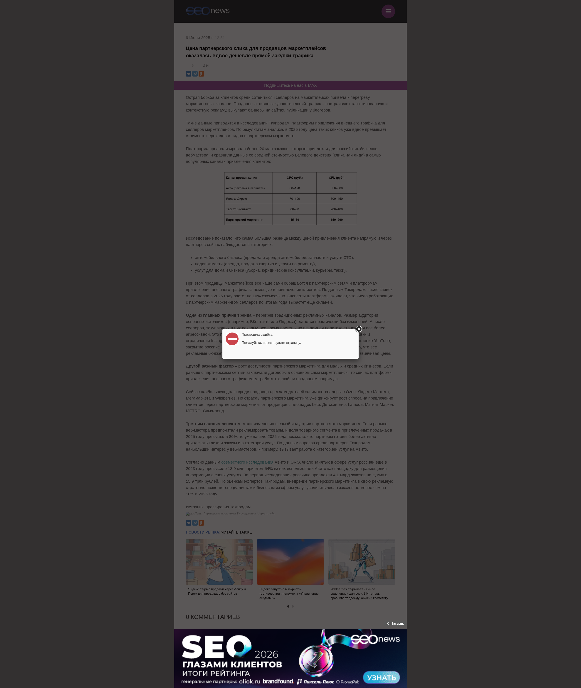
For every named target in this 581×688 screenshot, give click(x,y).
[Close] (359, 329)
